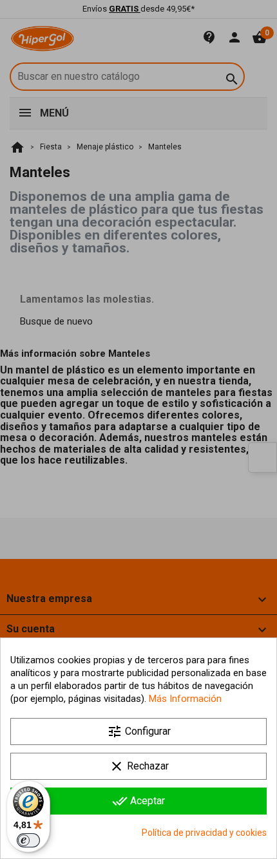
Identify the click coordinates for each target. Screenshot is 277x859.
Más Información (185, 698)
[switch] (28, 840)
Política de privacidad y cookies (204, 832)
